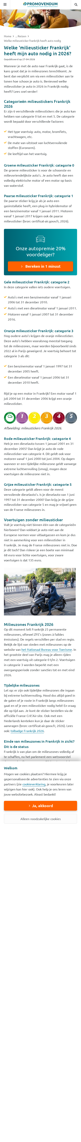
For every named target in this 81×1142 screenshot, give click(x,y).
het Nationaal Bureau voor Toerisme (46, 649)
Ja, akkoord (42, 805)
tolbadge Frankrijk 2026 (27, 731)
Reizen (22, 36)
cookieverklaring (33, 784)
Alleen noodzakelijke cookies (40, 819)
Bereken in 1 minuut (42, 266)
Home (8, 36)
